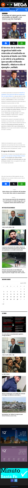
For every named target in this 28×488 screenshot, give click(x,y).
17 (3, 296)
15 (20, 294)
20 (14, 296)
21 (17, 296)
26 (10, 299)
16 (24, 294)
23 (24, 296)
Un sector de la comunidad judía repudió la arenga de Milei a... (12, 334)
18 (7, 296)
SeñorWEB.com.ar (14, 486)
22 (20, 296)
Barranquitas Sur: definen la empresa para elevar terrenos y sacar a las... (12, 415)
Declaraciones (4, 13)
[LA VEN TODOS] (14, 365)
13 (14, 294)
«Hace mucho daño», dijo (8, 227)
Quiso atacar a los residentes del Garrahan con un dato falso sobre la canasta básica (14, 192)
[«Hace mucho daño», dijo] (14, 345)
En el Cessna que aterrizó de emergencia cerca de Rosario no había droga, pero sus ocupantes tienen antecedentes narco (14, 201)
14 (17, 294)
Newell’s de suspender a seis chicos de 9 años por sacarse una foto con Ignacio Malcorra (13, 94)
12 (10, 294)
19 (10, 296)
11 (7, 294)
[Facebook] (12, 480)
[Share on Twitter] (13, 43)
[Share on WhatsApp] (21, 43)
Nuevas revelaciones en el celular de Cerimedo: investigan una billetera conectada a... (13, 394)
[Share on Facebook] (5, 43)
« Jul (3, 304)
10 (3, 294)
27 (14, 299)
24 (3, 299)
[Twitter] (15, 480)
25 (7, 299)
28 (17, 299)
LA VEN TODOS (5, 374)
